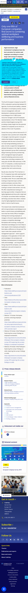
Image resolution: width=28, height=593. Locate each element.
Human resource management (13, 407)
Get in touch (7, 499)
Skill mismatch (9, 415)
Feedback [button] (26, 577)
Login (18, 2)
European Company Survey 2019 (12, 470)
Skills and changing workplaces (12, 384)
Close (26, 9)
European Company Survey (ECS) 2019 (13, 399)
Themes (3, 548)
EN (7, 434)
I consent (5, 82)
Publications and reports (8, 551)
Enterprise (8, 405)
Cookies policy (12, 577)
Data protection (13, 581)
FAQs (13, 568)
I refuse (14, 82)
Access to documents (13, 575)
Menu (26, 1)
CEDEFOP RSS (21, 539)
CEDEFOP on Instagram (18, 539)
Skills (7, 413)
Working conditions (10, 419)
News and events (6, 554)
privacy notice (16, 78)
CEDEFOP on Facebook (3, 539)
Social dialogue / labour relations (14, 417)
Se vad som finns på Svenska (15, 6)
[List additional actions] (11, 2)
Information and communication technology (14, 410)
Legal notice (13, 583)
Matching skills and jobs (11, 385)
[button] (12, 23)
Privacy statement (13, 579)
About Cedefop (6, 557)
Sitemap (13, 586)
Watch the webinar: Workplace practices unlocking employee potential (14, 392)
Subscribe (6, 524)
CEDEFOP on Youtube (10, 539)
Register (22, 2)
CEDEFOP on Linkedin (14, 539)
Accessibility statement (12, 570)
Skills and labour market (11, 382)
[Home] (3, 2)
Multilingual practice (13, 572)
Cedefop (6, 376)
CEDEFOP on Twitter (6, 539)
